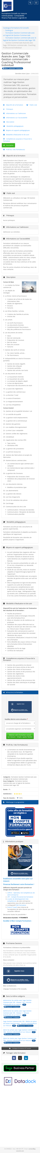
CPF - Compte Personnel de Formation (20, 897)
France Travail (12, 907)
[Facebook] (14, 1058)
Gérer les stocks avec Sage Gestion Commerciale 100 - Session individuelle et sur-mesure (19, 1039)
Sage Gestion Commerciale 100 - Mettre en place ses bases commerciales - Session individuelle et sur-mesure (20, 1023)
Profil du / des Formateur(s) (15, 149)
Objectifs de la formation (14, 105)
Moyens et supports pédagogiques (18, 130)
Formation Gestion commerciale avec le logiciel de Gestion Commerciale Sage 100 (16, 783)
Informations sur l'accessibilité (16, 118)
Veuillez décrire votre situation (15, 719)
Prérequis (9, 109)
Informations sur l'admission (16, 113)
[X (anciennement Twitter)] (20, 1058)
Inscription (10, 145)
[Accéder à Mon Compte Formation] (20, 930)
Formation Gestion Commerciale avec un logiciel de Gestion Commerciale (20, 778)
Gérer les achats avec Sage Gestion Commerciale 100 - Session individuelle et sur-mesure (20, 1031)
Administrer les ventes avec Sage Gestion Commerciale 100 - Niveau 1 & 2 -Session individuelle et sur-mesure (17, 1002)
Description (10, 122)
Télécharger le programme (14, 802)
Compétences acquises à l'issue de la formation (17, 140)
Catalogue (9, 30)
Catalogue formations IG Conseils (16, 28)
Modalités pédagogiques (14, 126)
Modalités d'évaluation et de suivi (17, 135)
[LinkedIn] (26, 1058)
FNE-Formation (21, 905)
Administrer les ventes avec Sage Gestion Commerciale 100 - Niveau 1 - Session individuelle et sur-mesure (17, 1013)
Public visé (33, 105)
